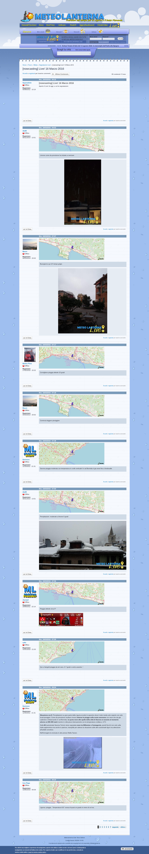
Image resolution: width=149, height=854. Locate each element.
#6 (125, 441)
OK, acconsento (127, 849)
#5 (125, 392)
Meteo (36, 65)
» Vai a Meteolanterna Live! (72, 42)
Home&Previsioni (28, 25)
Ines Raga (26, 783)
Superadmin (27, 83)
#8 (125, 581)
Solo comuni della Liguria (82, 50)
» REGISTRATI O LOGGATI (46, 42)
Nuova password (104, 42)
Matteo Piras (27, 363)
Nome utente (94, 37)
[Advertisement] (74, 5)
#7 (125, 488)
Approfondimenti (87, 25)
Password (106, 37)
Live (114, 25)
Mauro (25, 251)
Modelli (73, 25)
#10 (125, 687)
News (41, 25)
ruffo (24, 642)
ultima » (123, 827)
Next (127, 31)
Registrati (94, 42)
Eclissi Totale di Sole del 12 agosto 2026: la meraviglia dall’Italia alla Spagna (60, 46)
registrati (32, 73)
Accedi (25, 73)
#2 (125, 127)
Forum (30, 65)
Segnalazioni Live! (45, 65)
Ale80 (25, 131)
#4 (125, 344)
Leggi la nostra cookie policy (37, 852)
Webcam (62, 25)
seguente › (115, 827)
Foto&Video (102, 25)
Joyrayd (26, 600)
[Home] (74, 16)
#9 (125, 639)
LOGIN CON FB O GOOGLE (118, 42)
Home (24, 65)
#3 (125, 236)
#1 (125, 79)
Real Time (50, 25)
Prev (21, 31)
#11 (125, 779)
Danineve (26, 459)
